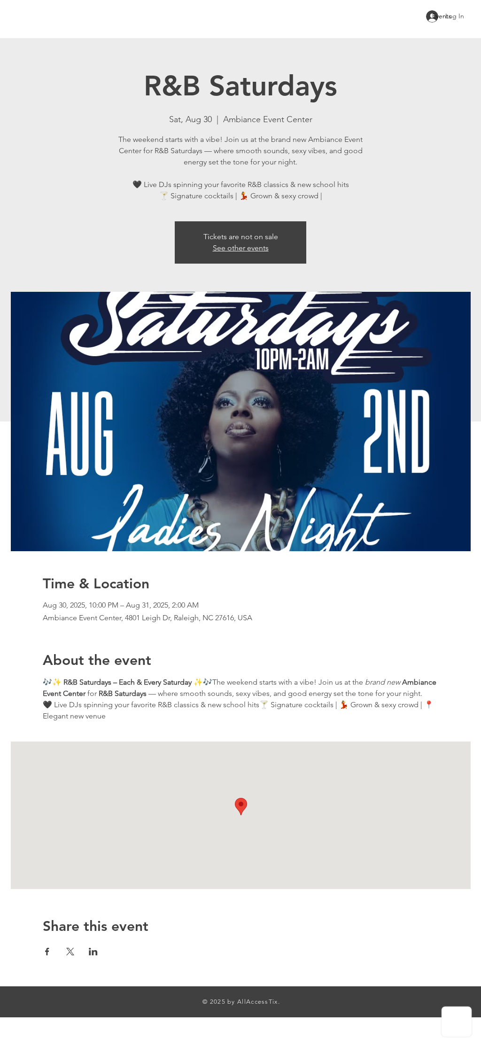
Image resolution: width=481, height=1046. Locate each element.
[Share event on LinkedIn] (93, 951)
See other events (241, 247)
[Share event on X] (70, 951)
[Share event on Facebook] (47, 951)
